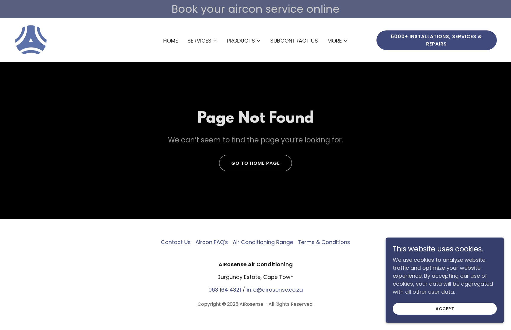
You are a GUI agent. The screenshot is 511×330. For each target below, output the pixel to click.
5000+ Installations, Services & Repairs (436, 40)
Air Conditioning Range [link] (263, 242)
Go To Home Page (255, 163)
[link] (31, 39)
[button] (202, 40)
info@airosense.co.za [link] (275, 289)
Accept (445, 309)
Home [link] (170, 40)
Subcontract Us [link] (294, 40)
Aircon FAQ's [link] (211, 242)
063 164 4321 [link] (224, 289)
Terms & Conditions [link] (324, 242)
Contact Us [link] (176, 242)
